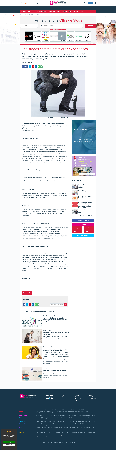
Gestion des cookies (70, 442)
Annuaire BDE (66, 432)
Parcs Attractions (54, 417)
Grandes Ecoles (79, 409)
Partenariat (91, 396)
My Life (93, 415)
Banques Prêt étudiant (53, 430)
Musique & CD (56, 427)
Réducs (93, 421)
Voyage (61, 8)
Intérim (54, 11)
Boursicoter (67, 430)
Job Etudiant (89, 228)
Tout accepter (9, 442)
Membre (85, 3)
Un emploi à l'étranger (60, 11)
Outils (71, 11)
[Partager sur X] (30, 66)
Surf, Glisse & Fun (40, 417)
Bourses (61, 430)
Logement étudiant (46, 423)
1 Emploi (89, 231)
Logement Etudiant (83, 220)
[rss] (26, 3)
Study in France (92, 398)
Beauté (37, 415)
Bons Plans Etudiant (83, 235)
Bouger (77, 417)
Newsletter (38, 3)
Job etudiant (29, 11)
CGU (63, 395)
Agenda (87, 8)
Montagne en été (64, 417)
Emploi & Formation (75, 415)
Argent (72, 8)
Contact (31, 3)
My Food (68, 415)
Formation (28, 8)
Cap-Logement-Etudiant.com (64, 435)
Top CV (51, 412)
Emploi (21, 8)
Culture (66, 8)
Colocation (38, 423)
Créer (37, 432)
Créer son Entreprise (79, 411)
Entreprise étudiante (58, 432)
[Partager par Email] (41, 66)
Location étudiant (67, 423)
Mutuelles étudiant (86, 430)
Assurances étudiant (75, 430)
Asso (77, 8)
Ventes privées (56, 415)
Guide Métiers (43, 409)
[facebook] (21, 3)
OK (65, 304)
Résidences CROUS (78, 423)
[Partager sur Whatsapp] (39, 66)
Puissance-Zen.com (77, 435)
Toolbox (58, 409)
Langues (73, 409)
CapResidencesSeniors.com (50, 435)
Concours (62, 427)
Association (22, 432)
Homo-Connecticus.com (89, 435)
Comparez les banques (41, 430)
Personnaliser (9, 444)
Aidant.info (38, 436)
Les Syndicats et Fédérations (78, 432)
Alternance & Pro (51, 409)
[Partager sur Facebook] (24, 304)
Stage (25, 11)
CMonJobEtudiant (35, 11)
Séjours (88, 417)
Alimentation (79, 421)
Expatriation (67, 11)
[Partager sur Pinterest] (33, 66)
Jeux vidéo (79, 427)
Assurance (59, 421)
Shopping (62, 415)
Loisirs (50, 421)
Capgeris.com (39, 435)
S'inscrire (91, 3)
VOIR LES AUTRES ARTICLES (86, 215)
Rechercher (90, 25)
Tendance (88, 415)
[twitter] (23, 3)
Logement (35, 8)
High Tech (93, 8)
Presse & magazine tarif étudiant (44, 427)
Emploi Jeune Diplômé (48, 11)
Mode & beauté (53, 8)
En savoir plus (27, 293)
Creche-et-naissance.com (48, 436)
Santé (50, 415)
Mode (74, 421)
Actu (82, 8)
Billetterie (92, 427)
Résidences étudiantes (57, 423)
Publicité (90, 395)
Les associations (48, 432)
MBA (85, 409)
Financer (89, 423)
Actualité (63, 409)
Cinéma (74, 427)
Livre (84, 427)
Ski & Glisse (71, 417)
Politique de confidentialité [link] (9, 447)
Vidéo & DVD (68, 427)
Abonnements (44, 421)
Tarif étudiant (43, 8)
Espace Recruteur (76, 11)
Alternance (41, 11)
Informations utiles (40, 425)
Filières (37, 409)
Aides (84, 423)
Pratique (48, 418)
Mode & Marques (44, 415)
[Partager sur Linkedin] (36, 66)
